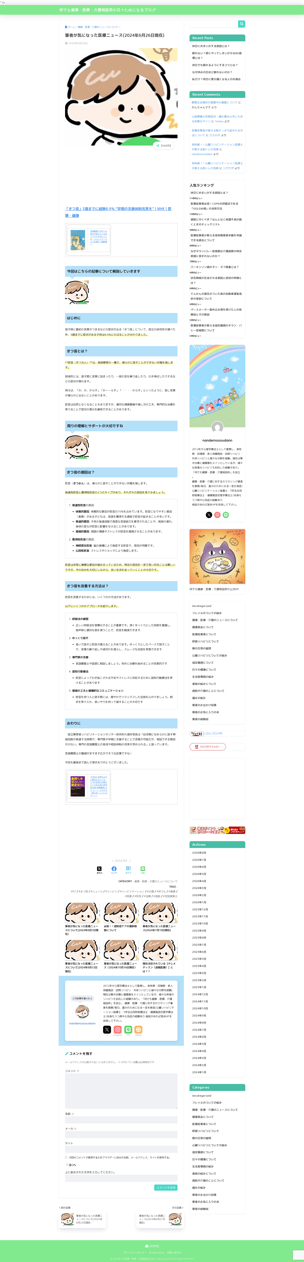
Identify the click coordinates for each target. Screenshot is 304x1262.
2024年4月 (199, 1051)
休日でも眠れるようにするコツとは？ (215, 65)
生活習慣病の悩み (203, 677)
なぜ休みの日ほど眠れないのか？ (212, 72)
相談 (157, 896)
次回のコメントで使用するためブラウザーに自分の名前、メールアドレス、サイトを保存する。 (120, 1157)
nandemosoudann (202, 154)
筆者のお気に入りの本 (205, 712)
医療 (129, 896)
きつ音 (84, 891)
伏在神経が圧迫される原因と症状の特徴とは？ (216, 280)
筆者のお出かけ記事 (204, 705)
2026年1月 (199, 902)
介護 (151, 891)
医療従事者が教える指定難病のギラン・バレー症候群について (216, 328)
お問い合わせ (174, 1252)
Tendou (219, 121)
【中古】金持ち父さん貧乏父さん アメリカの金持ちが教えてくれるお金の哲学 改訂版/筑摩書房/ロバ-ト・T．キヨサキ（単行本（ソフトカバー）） (98, 786)
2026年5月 (199, 874)
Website (138, 1035)
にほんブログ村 (212, 733)
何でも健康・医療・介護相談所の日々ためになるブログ (107, 9)
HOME (154, 1246)
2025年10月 (200, 923)
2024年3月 (199, 1058)
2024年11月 (200, 1001)
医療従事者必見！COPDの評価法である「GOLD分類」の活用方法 (214, 206)
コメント (72, 1071)
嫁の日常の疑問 (201, 648)
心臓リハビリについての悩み (209, 655)
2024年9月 (199, 1015)
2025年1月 (199, 987)
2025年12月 (200, 909)
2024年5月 (199, 1044)
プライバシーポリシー (135, 1252)
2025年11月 (200, 916)
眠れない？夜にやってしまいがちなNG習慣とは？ (217, 55)
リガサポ (228, 168)
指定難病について (203, 662)
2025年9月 (199, 930)
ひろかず (214, 135)
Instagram (117, 1035)
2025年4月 (199, 966)
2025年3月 (199, 973)
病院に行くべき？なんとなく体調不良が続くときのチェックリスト (216, 222)
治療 (148, 896)
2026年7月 (199, 860)
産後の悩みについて (204, 684)
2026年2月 (199, 895)
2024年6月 (199, 1037)
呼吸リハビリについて (205, 641)
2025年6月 (199, 952)
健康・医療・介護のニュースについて (155, 881)
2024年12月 (200, 994)
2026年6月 (199, 867)
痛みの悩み (199, 698)
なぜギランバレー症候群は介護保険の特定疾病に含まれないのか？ (216, 253)
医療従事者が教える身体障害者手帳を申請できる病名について (216, 237)
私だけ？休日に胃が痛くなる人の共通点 (216, 79)
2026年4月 (199, 881)
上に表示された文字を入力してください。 (90, 1172)
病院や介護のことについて (208, 691)
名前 (69, 1114)
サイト (69, 1143)
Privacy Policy (156, 1252)
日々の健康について (204, 669)
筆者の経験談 (200, 719)
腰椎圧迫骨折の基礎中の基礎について (215, 102)
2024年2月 (199, 1065)
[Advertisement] (121, 180)
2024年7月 (199, 1030)
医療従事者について (204, 634)
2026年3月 (199, 888)
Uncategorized (201, 606)
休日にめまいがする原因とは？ (211, 46)
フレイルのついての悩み (207, 613)
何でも (162, 891)
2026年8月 (199, 852)
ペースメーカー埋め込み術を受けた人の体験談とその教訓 (216, 312)
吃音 (138, 896)
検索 (241, 24)
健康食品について (203, 627)
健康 (172, 891)
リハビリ (112, 891)
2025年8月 (199, 937)
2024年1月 (199, 1072)
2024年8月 (199, 1022)
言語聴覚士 (171, 896)
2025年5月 (199, 959)
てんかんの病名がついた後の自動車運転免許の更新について (216, 296)
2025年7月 (199, 944)
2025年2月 (199, 980)
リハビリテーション (133, 891)
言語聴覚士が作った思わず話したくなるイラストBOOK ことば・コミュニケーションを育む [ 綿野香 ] (98, 238)
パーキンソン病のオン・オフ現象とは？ (215, 267)
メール (71, 1128)
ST (74, 891)
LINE (128, 1035)
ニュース (97, 891)
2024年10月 (200, 1008)
